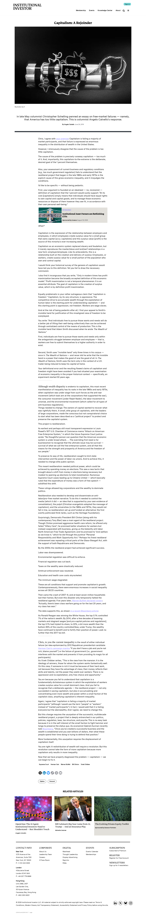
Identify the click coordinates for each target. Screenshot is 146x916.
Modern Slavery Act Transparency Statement (42, 905)
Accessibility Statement (69, 905)
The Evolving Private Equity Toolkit (112, 824)
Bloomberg (47, 729)
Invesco (74, 220)
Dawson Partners (110, 827)
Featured (52, 781)
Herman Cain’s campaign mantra (54, 648)
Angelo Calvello (20, 833)
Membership (81, 10)
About (118, 10)
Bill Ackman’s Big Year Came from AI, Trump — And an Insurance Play (72, 825)
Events (91, 10)
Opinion (42, 781)
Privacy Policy (86, 905)
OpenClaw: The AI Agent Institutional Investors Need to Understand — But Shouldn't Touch (32, 827)
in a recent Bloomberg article (84, 611)
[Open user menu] (128, 9)
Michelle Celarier (60, 830)
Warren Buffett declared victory (87, 600)
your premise (62, 138)
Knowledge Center (105, 10)
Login (30, 912)
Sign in (127, 4)
